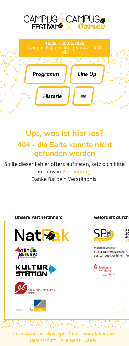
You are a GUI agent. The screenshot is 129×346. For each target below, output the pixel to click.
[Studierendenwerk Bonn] (35, 288)
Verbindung (76, 171)
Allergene (71, 340)
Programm (46, 74)
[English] (83, 96)
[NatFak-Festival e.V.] (42, 235)
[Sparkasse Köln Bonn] (104, 270)
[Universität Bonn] (30, 305)
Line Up (87, 74)
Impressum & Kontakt (92, 334)
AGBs (90, 340)
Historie (53, 96)
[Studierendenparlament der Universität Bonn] (104, 235)
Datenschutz (43, 340)
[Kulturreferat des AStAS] (26, 253)
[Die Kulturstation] (36, 270)
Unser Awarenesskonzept (38, 334)
